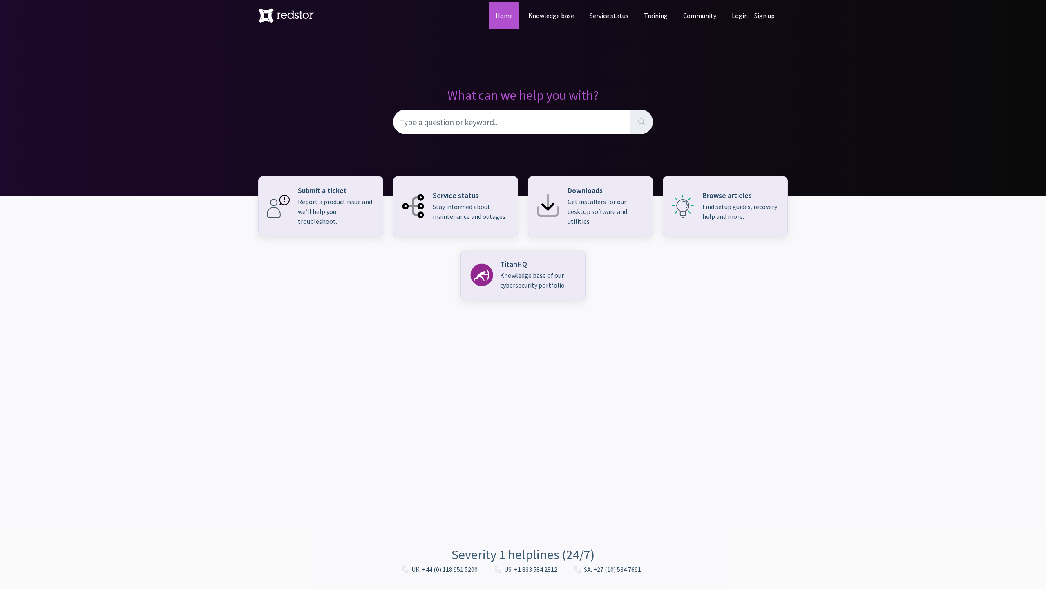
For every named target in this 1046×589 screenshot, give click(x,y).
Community (699, 15)
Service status (609, 15)
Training (656, 15)
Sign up (764, 15)
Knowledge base (551, 15)
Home (504, 15)
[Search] (641, 122)
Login (740, 15)
